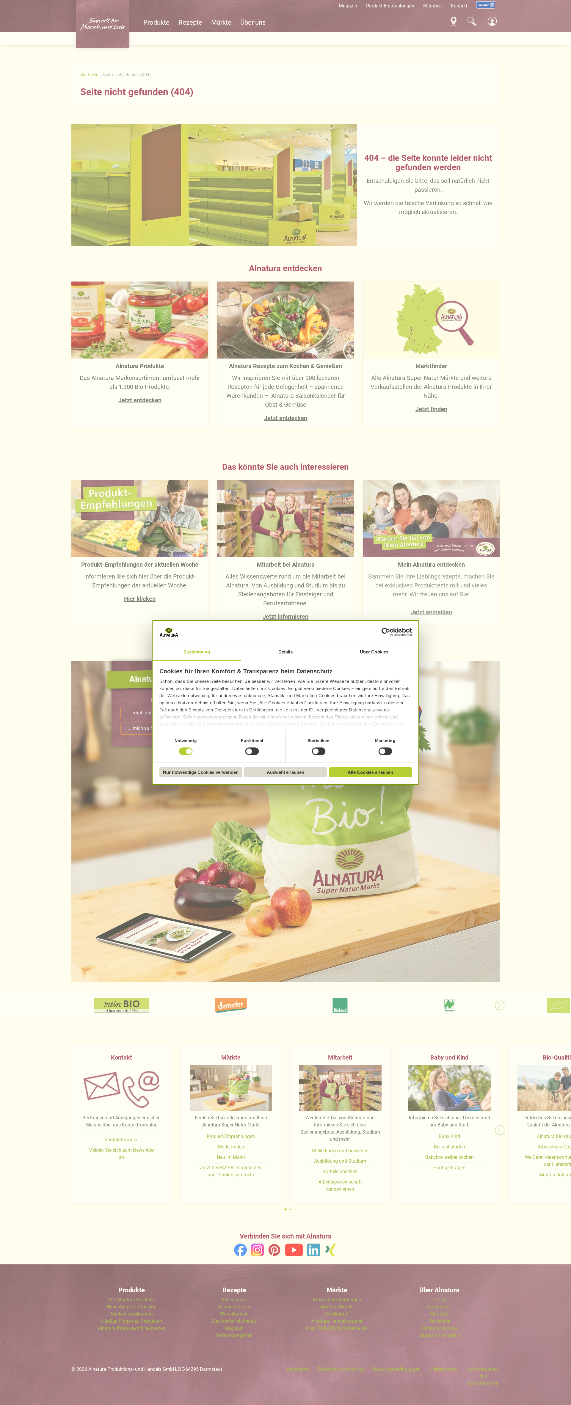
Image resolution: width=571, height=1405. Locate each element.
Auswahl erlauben (285, 772)
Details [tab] (285, 651)
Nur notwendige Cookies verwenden (201, 772)
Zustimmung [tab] (197, 651)
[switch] (252, 751)
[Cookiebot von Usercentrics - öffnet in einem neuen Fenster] (386, 632)
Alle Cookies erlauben (370, 772)
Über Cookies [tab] (374, 651)
